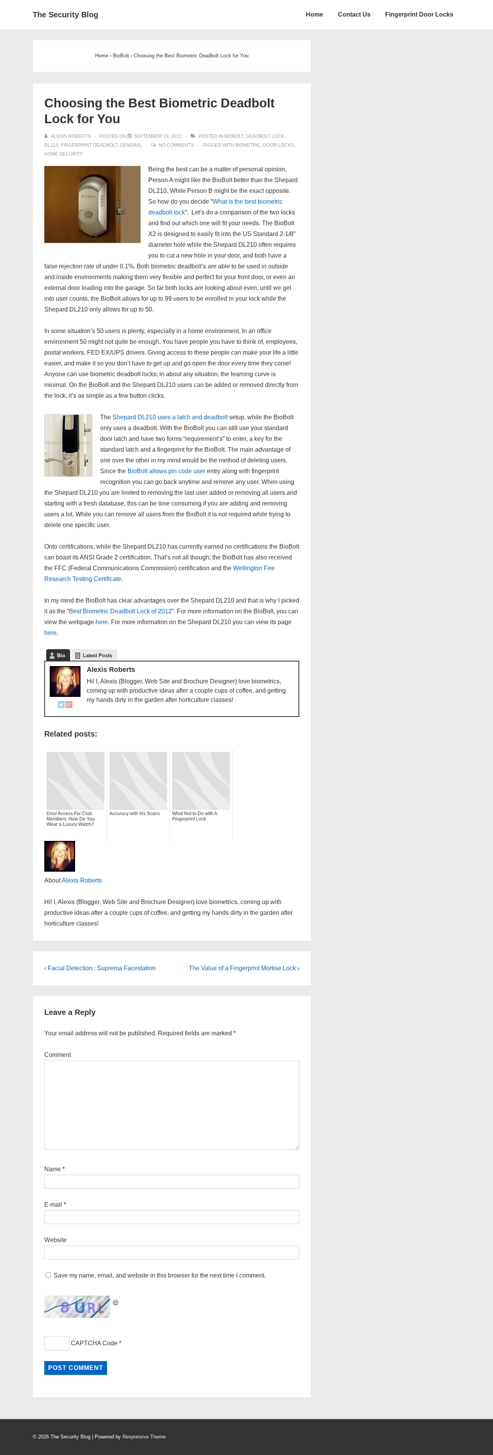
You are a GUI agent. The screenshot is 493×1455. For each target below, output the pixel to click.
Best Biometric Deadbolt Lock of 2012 (120, 611)
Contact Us (354, 14)
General (131, 145)
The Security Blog (65, 14)
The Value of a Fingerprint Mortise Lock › (244, 968)
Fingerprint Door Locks (419, 14)
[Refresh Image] (116, 1301)
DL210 (51, 145)
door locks (278, 145)
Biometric (248, 145)
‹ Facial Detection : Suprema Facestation (100, 968)
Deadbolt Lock (265, 136)
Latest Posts (97, 655)
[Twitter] (61, 706)
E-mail (53, 1204)
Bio (61, 655)
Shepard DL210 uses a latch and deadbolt (170, 417)
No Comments (176, 145)
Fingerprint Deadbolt (89, 145)
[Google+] (68, 706)
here (102, 622)
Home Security (63, 154)
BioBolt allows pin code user (166, 471)
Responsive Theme (144, 1437)
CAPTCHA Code (94, 1343)
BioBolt (234, 136)
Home (314, 14)
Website (55, 1240)
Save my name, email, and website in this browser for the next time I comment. (160, 1275)
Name (52, 1169)
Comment (57, 1054)
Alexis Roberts (82, 880)
